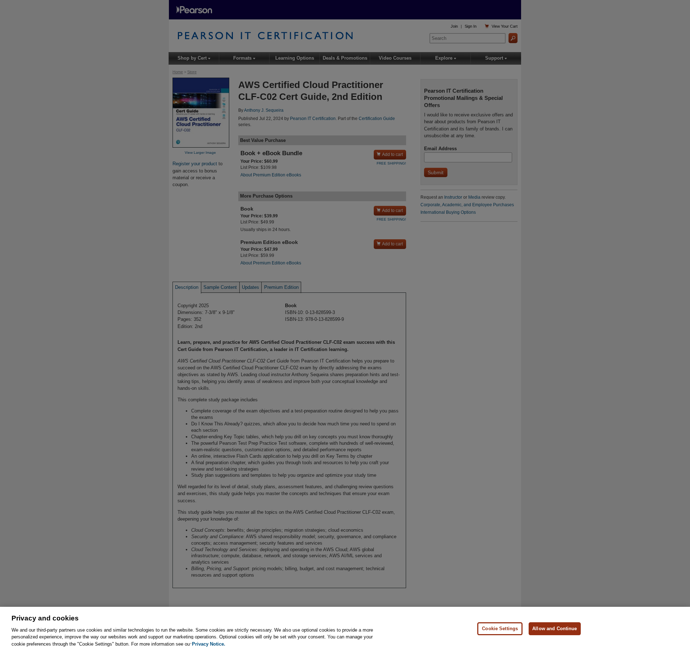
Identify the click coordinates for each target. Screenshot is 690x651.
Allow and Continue (554, 628)
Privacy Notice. (208, 643)
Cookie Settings (500, 628)
